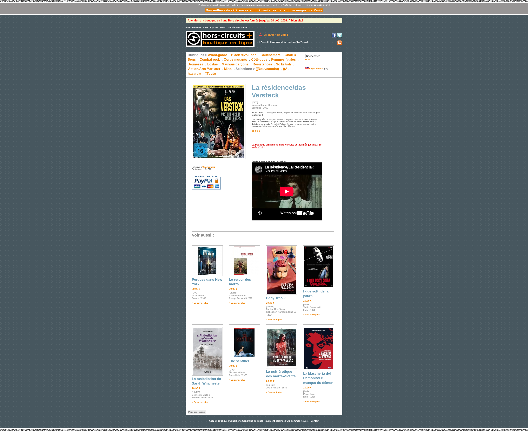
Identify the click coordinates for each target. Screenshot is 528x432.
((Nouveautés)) (267, 69)
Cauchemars (276, 42)
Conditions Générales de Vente (246, 421)
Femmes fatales (283, 59)
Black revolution (244, 55)
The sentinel (239, 361)
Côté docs (259, 59)
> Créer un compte (237, 27)
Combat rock (210, 59)
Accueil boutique (218, 421)
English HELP (316, 68)
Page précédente (196, 412)
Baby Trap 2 (275, 298)
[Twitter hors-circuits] (339, 37)
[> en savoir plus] (318, 5)
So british (283, 64)
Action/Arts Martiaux (204, 69)
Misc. (228, 69)
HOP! (307, 59)
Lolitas (212, 64)
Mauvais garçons (235, 64)
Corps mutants (236, 59)
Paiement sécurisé (275, 421)
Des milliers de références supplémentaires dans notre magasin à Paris (264, 10)
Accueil (264, 42)
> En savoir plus (200, 303)
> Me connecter (193, 27)
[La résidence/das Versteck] (218, 158)
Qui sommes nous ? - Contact (302, 421)
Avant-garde (217, 55)
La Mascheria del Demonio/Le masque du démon (318, 378)
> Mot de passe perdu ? (214, 27)
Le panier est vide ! (276, 34)
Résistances (262, 64)
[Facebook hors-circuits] (333, 37)
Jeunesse (195, 64)
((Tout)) (210, 73)
